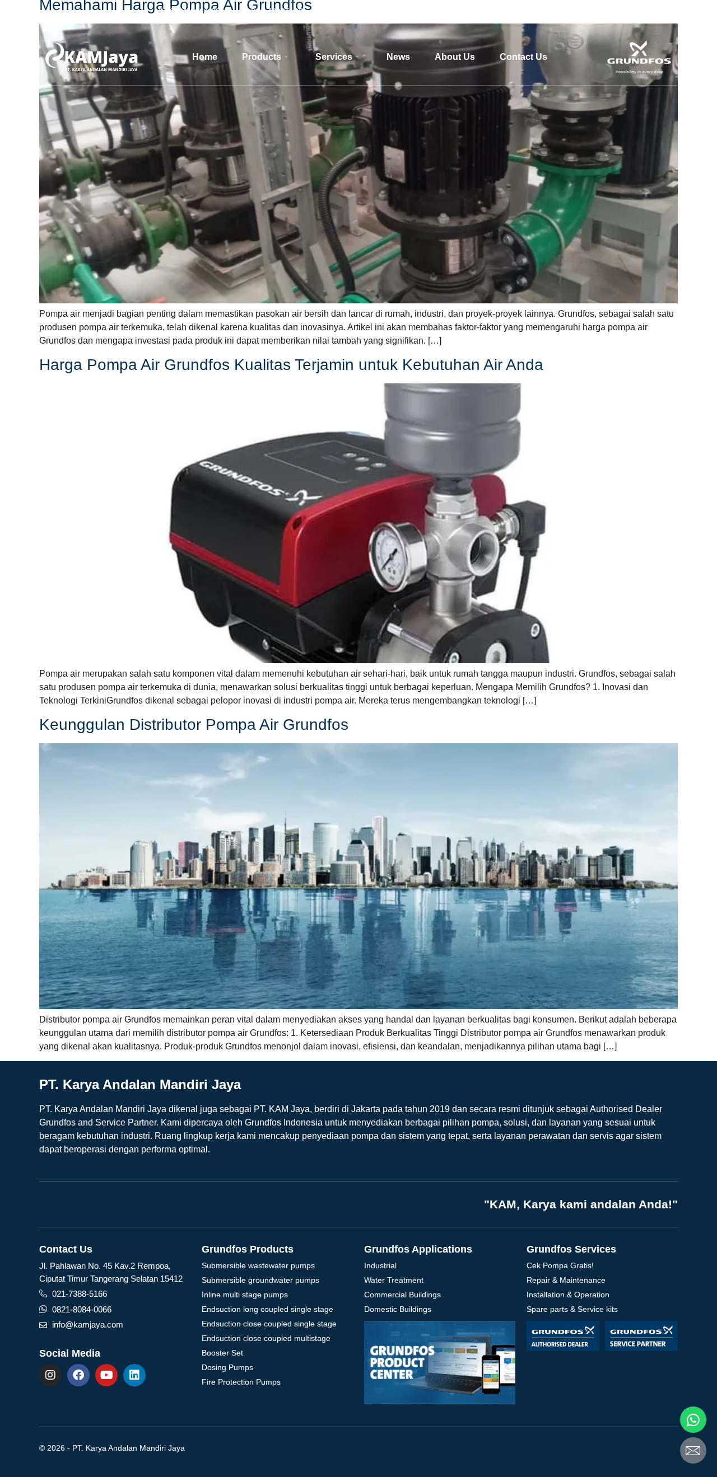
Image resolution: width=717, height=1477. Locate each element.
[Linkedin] (134, 1375)
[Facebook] (78, 1375)
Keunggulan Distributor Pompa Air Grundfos (193, 724)
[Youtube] (106, 1375)
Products (261, 57)
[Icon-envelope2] (693, 1450)
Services (333, 57)
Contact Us (523, 57)
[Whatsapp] (693, 1419)
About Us (455, 57)
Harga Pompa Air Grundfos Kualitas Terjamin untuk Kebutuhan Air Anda (291, 364)
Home (204, 57)
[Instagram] (50, 1375)
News (398, 57)
